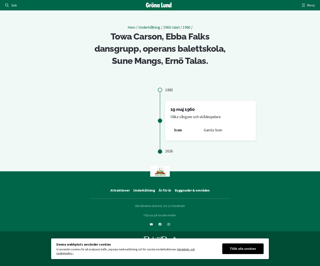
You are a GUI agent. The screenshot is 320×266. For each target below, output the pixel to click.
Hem (131, 27)
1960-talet (171, 27)
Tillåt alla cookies (243, 248)
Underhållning (149, 27)
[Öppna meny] (307, 5)
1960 (186, 27)
